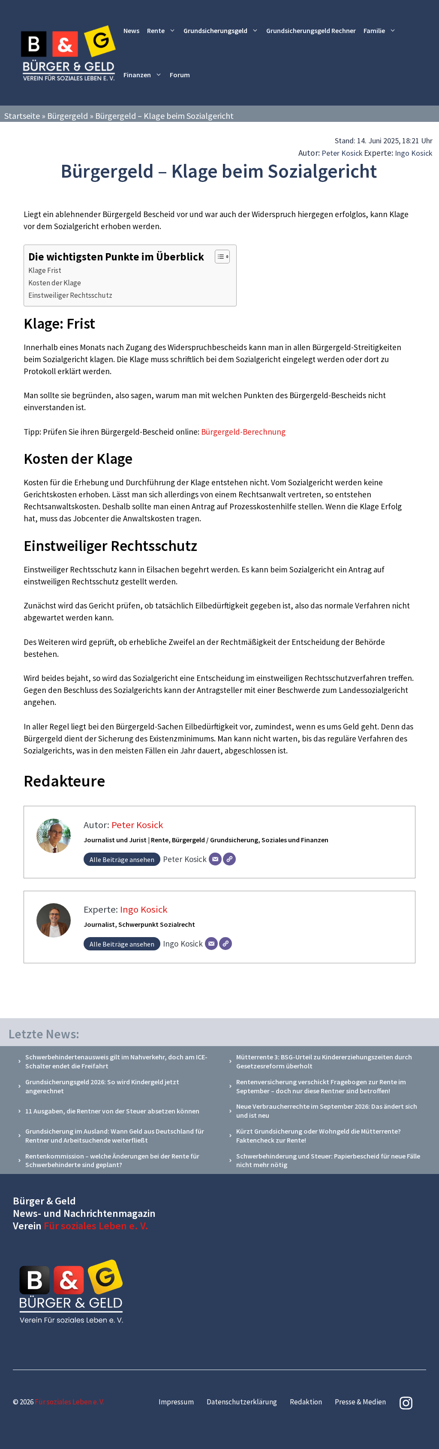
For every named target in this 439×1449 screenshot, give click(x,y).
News (131, 30)
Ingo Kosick (414, 153)
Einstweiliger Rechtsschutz (70, 295)
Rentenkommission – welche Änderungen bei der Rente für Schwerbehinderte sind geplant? (112, 1160)
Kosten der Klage (54, 282)
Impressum (176, 1402)
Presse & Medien (360, 1402)
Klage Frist (44, 270)
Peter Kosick (342, 153)
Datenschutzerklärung (242, 1402)
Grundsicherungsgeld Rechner (311, 30)
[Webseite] (229, 859)
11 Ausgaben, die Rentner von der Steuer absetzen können (112, 1111)
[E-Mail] (215, 859)
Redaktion (306, 1402)
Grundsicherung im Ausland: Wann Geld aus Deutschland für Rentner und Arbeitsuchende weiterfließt (114, 1135)
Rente (156, 30)
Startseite (22, 115)
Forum (180, 74)
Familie (374, 30)
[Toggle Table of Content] (218, 256)
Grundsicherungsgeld (215, 30)
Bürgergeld (67, 115)
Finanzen (137, 74)
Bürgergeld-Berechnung (243, 432)
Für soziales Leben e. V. (96, 1225)
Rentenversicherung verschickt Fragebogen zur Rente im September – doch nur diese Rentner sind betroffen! (321, 1086)
